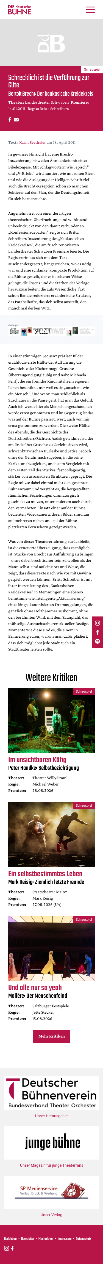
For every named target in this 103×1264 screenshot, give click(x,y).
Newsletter (27, 1239)
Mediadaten (45, 1239)
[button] (8, 119)
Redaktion (10, 1239)
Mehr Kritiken (51, 1036)
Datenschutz (83, 1239)
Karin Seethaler (32, 142)
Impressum (64, 1239)
